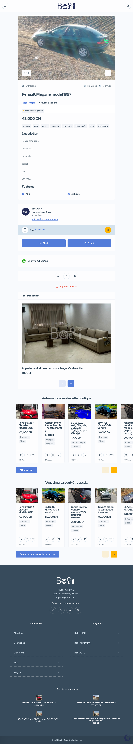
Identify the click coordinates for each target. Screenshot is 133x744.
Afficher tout (26, 470)
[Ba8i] (67, 5)
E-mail (91, 243)
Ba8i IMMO (80, 633)
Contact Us (19, 643)
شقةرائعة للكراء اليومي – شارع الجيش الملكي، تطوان (39, 719)
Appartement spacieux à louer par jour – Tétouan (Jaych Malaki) (96, 719)
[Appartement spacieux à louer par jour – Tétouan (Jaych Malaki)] (96, 713)
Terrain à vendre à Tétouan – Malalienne (96, 703)
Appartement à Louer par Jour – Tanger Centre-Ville (52, 368)
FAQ (16, 662)
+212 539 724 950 (65, 590)
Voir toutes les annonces (45, 219)
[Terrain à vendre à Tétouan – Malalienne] (96, 697)
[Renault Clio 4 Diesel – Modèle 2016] (39, 697)
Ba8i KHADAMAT (83, 643)
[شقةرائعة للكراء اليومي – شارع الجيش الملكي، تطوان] (39, 713)
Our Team (19, 652)
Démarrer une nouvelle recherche (37, 554)
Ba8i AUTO (79, 652)
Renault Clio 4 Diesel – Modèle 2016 (39, 703)
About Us (18, 633)
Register (18, 672)
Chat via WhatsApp (38, 261)
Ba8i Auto (37, 209)
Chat (45, 243)
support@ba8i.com (65, 597)
